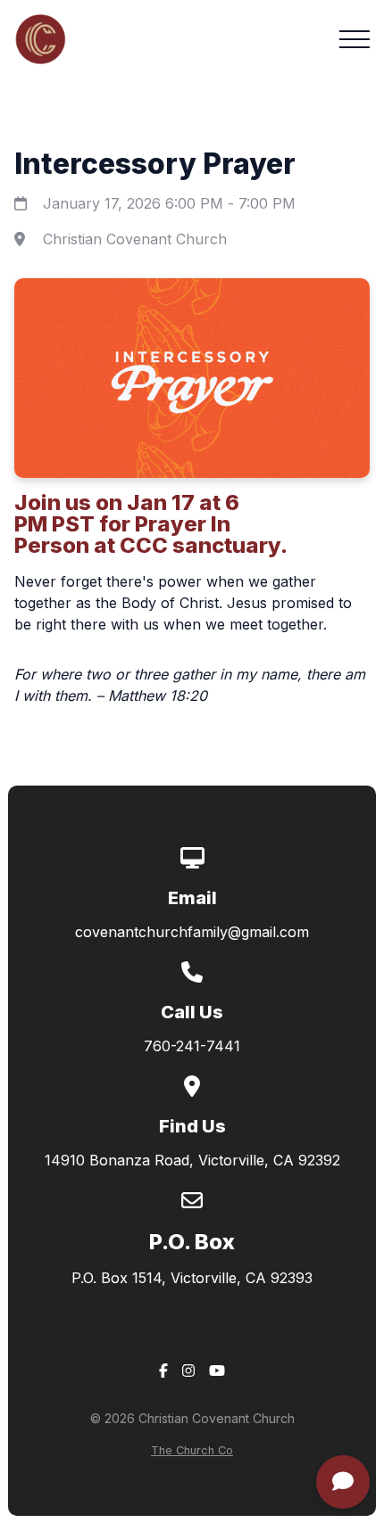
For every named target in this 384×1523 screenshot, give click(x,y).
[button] (354, 39)
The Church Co (192, 1450)
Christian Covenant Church (135, 239)
